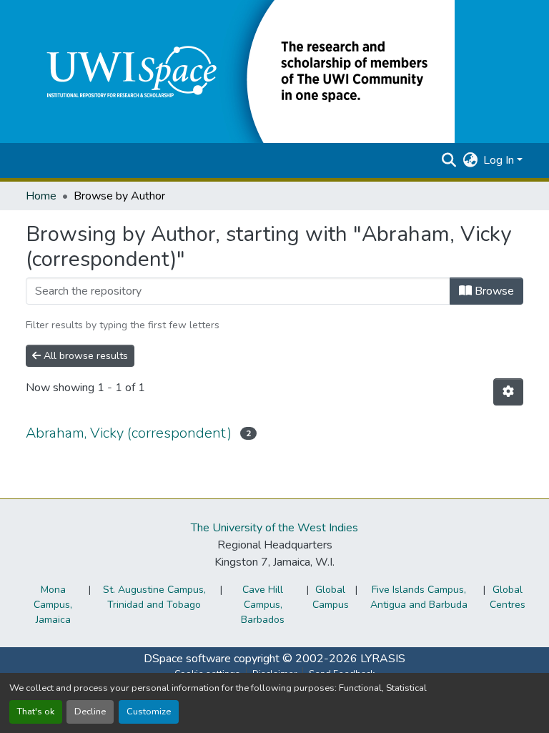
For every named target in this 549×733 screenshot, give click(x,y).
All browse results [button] (84, 356)
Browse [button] (493, 291)
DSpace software (187, 658)
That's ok (35, 711)
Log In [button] (500, 160)
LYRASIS (382, 658)
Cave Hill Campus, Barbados (263, 604)
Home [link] (41, 196)
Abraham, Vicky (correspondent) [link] (129, 433)
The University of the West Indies (274, 528)
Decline (90, 711)
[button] (240, 71)
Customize (149, 711)
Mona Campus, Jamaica (53, 604)
